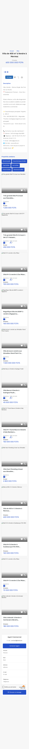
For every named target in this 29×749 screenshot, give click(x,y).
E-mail (4, 672)
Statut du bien (7, 169)
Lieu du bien (15, 165)
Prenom (5, 650)
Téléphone (5, 679)
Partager (9, 77)
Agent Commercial (14, 637)
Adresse (5, 665)
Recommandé (6, 161)
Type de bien (6, 165)
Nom (4, 657)
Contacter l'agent (14, 646)
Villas (18, 51)
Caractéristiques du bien (19, 161)
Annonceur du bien (18, 169)
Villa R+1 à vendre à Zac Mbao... (14, 274)
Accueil (12, 51)
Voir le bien (14, 189)
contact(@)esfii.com (16, 640)
